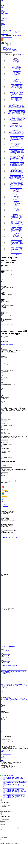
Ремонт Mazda (16, 74)
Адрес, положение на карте (6, 344)
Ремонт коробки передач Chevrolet (16, 157)
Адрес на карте (4, 768)
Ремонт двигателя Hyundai (17, 84)
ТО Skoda (16, 198)
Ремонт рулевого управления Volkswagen (16, 111)
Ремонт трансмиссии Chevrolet (16, 134)
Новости (3, 757)
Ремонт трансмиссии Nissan (16, 133)
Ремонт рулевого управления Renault (16, 107)
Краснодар (2, 11)
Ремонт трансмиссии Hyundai (16, 126)
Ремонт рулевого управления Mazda (17, 118)
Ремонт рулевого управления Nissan (17, 112)
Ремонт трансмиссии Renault (16, 129)
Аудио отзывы (4, 539)
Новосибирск (3, 14)
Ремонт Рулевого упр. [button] (15, 102)
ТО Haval (17, 210)
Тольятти (2, 21)
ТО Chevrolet (16, 202)
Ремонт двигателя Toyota (16, 87)
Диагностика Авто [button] (15, 123)
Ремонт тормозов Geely (16, 253)
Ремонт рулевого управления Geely (16, 117)
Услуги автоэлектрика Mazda (16, 184)
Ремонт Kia (16, 60)
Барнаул (2, 0)
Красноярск (2, 12)
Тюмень (2, 23)
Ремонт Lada (16, 72)
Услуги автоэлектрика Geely (16, 188)
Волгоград (2, 2)
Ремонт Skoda (17, 66)
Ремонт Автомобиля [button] (15, 58)
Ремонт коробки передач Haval (16, 165)
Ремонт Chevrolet (16, 69)
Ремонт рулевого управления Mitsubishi (16, 114)
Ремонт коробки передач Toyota (17, 152)
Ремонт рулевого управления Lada (16, 115)
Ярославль (2, 28)
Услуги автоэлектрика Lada (17, 182)
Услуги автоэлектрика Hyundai (16, 171)
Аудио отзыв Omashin (5, 650)
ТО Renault (16, 196)
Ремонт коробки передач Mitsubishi (16, 158)
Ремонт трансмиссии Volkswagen (16, 132)
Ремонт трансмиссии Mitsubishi (17, 136)
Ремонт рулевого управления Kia (16, 104)
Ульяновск (2, 24)
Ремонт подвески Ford (17, 217)
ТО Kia (16, 192)
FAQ (2, 760)
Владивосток (3, 1)
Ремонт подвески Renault (16, 218)
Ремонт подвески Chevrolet (17, 224)
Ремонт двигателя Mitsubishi (16, 92)
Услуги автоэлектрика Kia (16, 170)
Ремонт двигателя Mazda (16, 97)
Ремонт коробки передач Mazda (17, 162)
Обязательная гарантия (6, 37)
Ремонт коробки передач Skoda (17, 153)
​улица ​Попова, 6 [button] (3, 42)
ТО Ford (16, 195)
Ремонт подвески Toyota (16, 220)
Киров (1, 10)
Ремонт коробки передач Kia (16, 147)
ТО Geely (17, 205)
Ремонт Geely (17, 78)
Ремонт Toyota (16, 65)
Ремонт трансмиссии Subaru (16, 140)
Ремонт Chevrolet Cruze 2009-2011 (10, 50)
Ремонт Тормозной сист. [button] (15, 235)
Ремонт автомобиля (7, 48)
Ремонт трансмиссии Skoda (17, 131)
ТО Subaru (16, 208)
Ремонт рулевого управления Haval (16, 120)
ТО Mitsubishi (17, 203)
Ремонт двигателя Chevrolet (16, 94)
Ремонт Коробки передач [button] (15, 146)
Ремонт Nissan (16, 68)
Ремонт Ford (16, 62)
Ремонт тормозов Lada (17, 248)
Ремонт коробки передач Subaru (17, 163)
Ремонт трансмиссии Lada (16, 137)
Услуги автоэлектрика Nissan (16, 178)
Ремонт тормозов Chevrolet (17, 246)
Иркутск (2, 7)
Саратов (2, 20)
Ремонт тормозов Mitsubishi (17, 247)
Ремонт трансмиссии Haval (17, 142)
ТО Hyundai (16, 194)
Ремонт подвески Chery (16, 228)
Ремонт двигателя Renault (16, 86)
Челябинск (2, 27)
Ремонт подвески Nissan (16, 223)
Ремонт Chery (17, 73)
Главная (4, 47)
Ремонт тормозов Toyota (16, 241)
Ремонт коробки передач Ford (16, 150)
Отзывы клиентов (17, 35)
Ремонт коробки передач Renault (16, 151)
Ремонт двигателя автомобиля (7, 750)
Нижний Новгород (4, 13)
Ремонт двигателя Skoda (16, 88)
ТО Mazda (16, 207)
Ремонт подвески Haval (16, 230)
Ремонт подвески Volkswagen (16, 222)
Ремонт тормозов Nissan (16, 244)
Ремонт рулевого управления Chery (16, 119)
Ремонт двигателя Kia (16, 82)
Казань (1, 8)
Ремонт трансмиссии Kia (16, 125)
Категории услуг (3, 44)
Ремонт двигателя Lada (16, 93)
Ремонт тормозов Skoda (16, 242)
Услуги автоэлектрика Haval (16, 186)
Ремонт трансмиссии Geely (17, 143)
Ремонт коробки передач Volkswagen (17, 155)
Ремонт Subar (17, 75)
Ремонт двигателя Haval (16, 98)
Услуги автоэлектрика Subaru (16, 185)
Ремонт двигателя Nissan (16, 91)
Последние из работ (5, 537)
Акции (2, 758)
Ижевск (1, 6)
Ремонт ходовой (4, 751)
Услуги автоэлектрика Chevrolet (17, 179)
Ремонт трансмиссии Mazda (16, 139)
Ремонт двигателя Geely (16, 99)
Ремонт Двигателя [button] (15, 81)
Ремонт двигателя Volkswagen (16, 89)
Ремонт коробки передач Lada (16, 159)
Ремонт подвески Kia (16, 215)
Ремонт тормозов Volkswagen (16, 243)
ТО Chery (17, 209)
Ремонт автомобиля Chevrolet (9, 49)
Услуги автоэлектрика (6, 754)
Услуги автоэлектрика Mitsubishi (16, 181)
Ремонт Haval (17, 76)
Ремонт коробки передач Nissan (17, 156)
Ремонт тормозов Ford (17, 238)
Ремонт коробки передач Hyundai (16, 149)
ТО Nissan (16, 201)
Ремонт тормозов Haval (16, 251)
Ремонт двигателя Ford (17, 85)
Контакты (20, 31)
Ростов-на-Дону (3, 18)
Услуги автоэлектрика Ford (17, 172)
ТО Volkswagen (16, 199)
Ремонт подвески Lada (17, 227)
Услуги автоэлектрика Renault (16, 173)
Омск (1, 15)
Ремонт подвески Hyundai (16, 216)
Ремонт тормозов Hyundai (16, 237)
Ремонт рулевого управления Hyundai (16, 105)
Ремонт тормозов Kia (16, 236)
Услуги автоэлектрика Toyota (16, 175)
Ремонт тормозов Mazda (16, 250)
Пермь (1, 17)
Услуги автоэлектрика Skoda (16, 176)
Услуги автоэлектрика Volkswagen (16, 177)
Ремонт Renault (16, 63)
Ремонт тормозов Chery (16, 249)
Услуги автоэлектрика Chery (16, 183)
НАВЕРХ (3, 761)
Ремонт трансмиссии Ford (16, 127)
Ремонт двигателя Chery (16, 95)
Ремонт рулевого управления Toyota (17, 108)
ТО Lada (16, 204)
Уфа (1, 25)
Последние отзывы (5, 665)
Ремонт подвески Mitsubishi (16, 225)
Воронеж (2, 4)
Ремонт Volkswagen (16, 67)
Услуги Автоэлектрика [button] (15, 168)
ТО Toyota (16, 197)
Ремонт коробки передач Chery (16, 160)
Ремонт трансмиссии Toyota (16, 130)
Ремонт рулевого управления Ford (16, 106)
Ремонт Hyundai (16, 61)
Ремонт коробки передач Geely (16, 164)
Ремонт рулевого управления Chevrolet (16, 113)
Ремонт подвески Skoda (16, 221)
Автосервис (6, 39)
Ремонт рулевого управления (7, 752)
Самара (1, 19)
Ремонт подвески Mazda (16, 229)
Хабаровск (2, 26)
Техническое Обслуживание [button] (15, 191)
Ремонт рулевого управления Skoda (17, 110)
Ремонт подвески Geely (16, 231)
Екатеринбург (3, 5)
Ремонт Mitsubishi (17, 71)
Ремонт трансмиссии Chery (17, 138)
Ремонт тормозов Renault (16, 240)
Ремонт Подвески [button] (15, 213)
